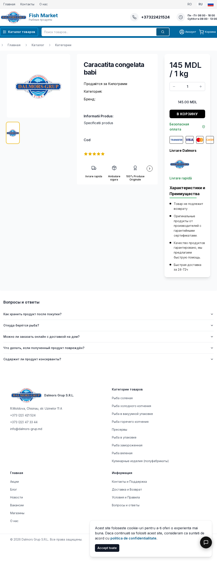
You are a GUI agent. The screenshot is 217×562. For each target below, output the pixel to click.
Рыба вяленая (122, 453)
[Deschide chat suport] (206, 542)
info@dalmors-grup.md (26, 429)
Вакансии (17, 505)
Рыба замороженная (127, 445)
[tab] (13, 133)
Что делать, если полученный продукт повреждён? (43, 348)
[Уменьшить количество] (174, 86)
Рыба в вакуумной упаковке (132, 414)
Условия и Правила (126, 497)
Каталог (38, 45)
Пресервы (119, 429)
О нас (43, 4)
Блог (13, 489)
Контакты (27, 4)
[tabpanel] (38, 86)
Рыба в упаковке (124, 437)
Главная (9, 4)
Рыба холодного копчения (131, 406)
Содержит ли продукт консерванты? (32, 359)
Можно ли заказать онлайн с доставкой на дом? (41, 336)
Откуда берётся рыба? (21, 325)
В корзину (187, 114)
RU (201, 4)
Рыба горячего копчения (130, 421)
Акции (14, 481)
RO (190, 4)
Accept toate (107, 548)
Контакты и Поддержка (129, 481)
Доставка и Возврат (127, 489)
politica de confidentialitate (133, 538)
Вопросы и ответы (125, 505)
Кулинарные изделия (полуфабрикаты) (140, 461)
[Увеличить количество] (200, 86)
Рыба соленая (122, 398)
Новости (16, 497)
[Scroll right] (150, 169)
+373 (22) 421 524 (23, 415)
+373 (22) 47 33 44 (24, 422)
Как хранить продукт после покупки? (32, 314)
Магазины (17, 513)
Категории (63, 45)
